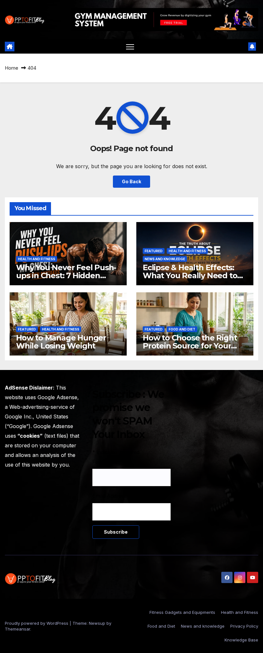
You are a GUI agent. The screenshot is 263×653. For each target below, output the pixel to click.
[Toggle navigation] (130, 47)
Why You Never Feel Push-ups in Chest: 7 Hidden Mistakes (66, 275)
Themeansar (17, 629)
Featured (154, 251)
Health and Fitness (36, 259)
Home (11, 68)
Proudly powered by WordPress (37, 623)
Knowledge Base (241, 639)
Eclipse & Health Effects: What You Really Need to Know (190, 275)
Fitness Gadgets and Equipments (182, 612)
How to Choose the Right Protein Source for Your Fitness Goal (190, 345)
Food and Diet (182, 329)
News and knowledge (165, 259)
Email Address (111, 496)
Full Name (107, 462)
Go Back (131, 181)
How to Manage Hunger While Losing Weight (61, 341)
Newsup (97, 623)
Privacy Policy (244, 626)
